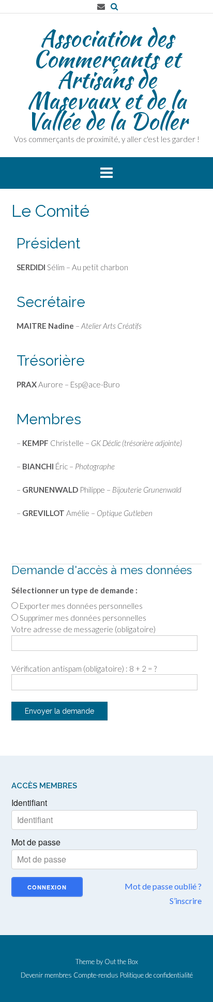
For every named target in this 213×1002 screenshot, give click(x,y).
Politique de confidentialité (156, 975)
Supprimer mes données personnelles (83, 617)
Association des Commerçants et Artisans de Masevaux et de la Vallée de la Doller (106, 79)
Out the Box (121, 961)
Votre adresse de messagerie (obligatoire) (83, 629)
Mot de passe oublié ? (163, 886)
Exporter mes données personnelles (81, 605)
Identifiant (29, 803)
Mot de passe (35, 842)
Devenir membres (46, 975)
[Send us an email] (101, 6)
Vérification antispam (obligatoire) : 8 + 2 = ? (84, 668)
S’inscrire (186, 901)
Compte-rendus (95, 975)
